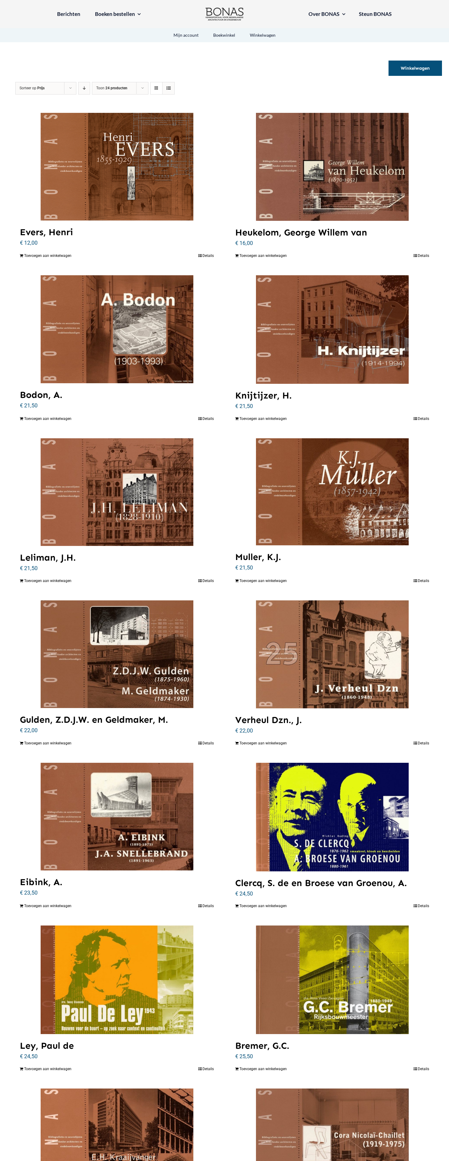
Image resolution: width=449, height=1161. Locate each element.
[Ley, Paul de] (116, 979)
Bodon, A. (41, 394)
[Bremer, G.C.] (332, 979)
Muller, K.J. (258, 556)
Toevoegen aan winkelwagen (47, 256)
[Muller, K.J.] (332, 492)
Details (208, 256)
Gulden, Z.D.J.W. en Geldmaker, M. (94, 719)
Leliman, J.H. (48, 557)
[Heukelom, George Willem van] (332, 167)
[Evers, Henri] (116, 167)
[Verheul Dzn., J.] (332, 654)
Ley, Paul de (47, 1045)
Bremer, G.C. (262, 1045)
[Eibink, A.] (116, 817)
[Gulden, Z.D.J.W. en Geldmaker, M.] (116, 654)
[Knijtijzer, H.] (332, 329)
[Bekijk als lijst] (168, 88)
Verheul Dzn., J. (268, 719)
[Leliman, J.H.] (116, 492)
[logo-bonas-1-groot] (224, 10)
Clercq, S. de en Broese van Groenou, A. (321, 882)
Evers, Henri (46, 232)
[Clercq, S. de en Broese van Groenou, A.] (332, 817)
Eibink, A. (41, 882)
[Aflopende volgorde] (84, 88)
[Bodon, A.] (116, 329)
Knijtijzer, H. (263, 395)
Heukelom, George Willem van (301, 232)
